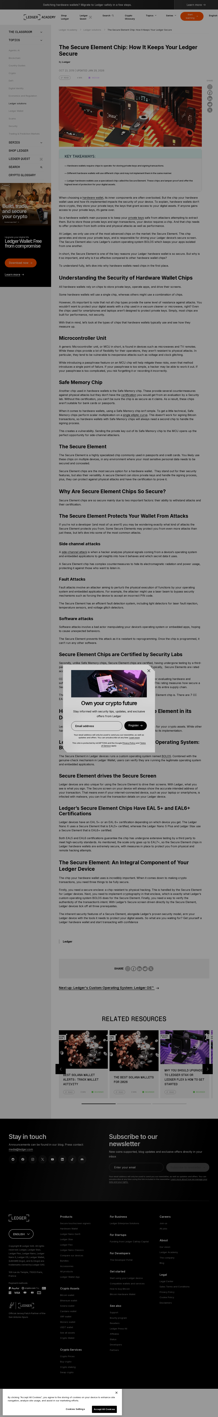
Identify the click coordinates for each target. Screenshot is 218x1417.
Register (133, 725)
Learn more (134, 737)
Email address (84, 726)
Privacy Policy (128, 743)
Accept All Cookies (104, 1409)
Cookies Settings (75, 1409)
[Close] (116, 1392)
